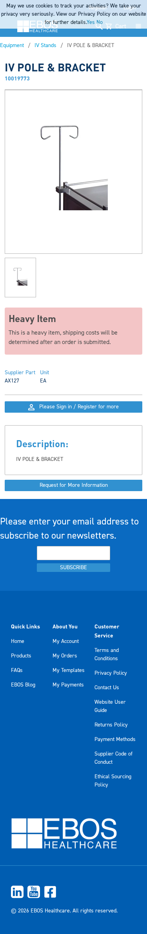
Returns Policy (111, 724)
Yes (91, 22)
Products (21, 655)
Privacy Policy (110, 673)
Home (17, 641)
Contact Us (106, 687)
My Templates (69, 670)
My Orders (65, 655)
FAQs (17, 670)
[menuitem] (73, 892)
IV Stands (45, 45)
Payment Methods (115, 739)
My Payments (68, 684)
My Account (66, 641)
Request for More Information (74, 485)
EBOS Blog (23, 684)
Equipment (12, 45)
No (99, 22)
